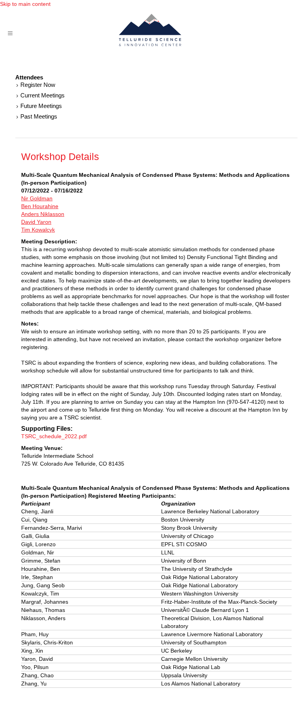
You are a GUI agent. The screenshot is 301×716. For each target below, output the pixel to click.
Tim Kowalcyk (38, 230)
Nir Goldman (37, 198)
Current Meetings (42, 95)
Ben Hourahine (39, 206)
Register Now (37, 84)
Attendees (29, 77)
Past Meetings (38, 116)
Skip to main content (25, 4)
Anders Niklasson (42, 214)
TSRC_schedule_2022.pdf (54, 436)
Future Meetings (41, 106)
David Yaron (36, 222)
